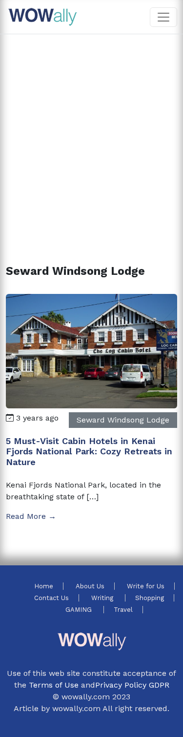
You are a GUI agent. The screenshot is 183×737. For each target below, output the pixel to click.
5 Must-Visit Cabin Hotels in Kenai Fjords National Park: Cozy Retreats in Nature (89, 451)
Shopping (149, 598)
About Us (90, 586)
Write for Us (145, 586)
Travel (123, 609)
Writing (103, 598)
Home (43, 586)
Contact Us (51, 598)
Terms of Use (54, 685)
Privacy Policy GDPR (132, 685)
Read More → (31, 516)
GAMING (79, 609)
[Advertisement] (91, 137)
